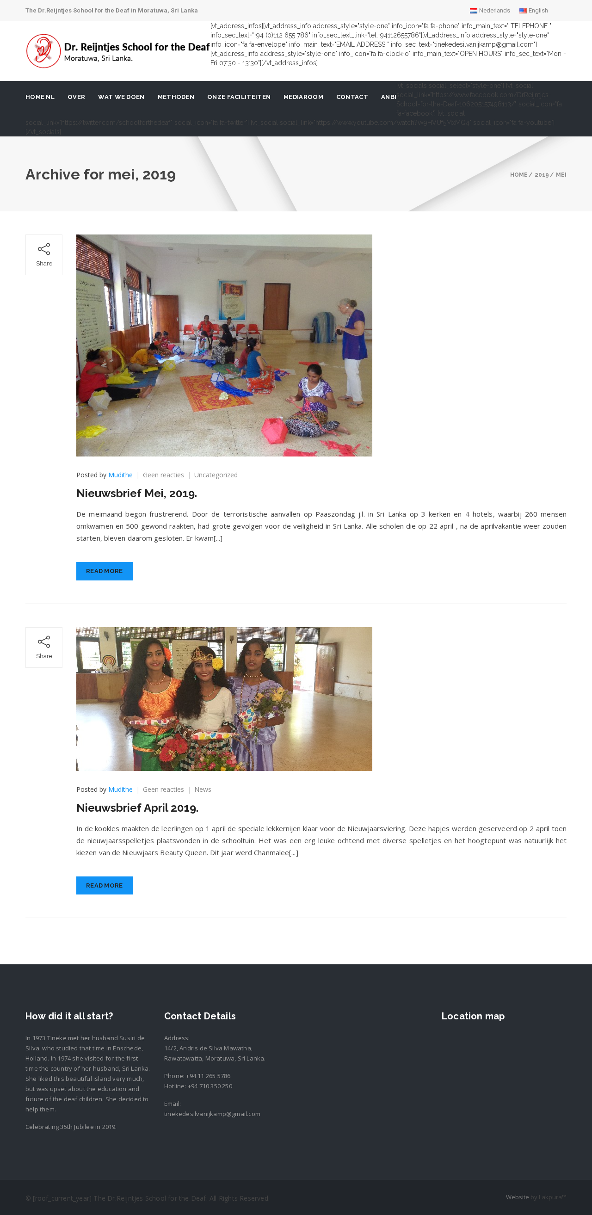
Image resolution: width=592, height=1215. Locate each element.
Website (517, 1197)
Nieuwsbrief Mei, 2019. (136, 493)
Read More (104, 570)
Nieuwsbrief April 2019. (137, 807)
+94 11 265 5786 (208, 1076)
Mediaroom (303, 96)
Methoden (176, 96)
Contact (352, 96)
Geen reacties (163, 474)
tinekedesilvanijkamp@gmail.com (212, 1114)
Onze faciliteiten (239, 96)
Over (76, 96)
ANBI (388, 96)
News (202, 789)
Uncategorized (216, 474)
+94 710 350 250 (210, 1086)
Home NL (40, 96)
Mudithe (120, 474)
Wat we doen (121, 96)
